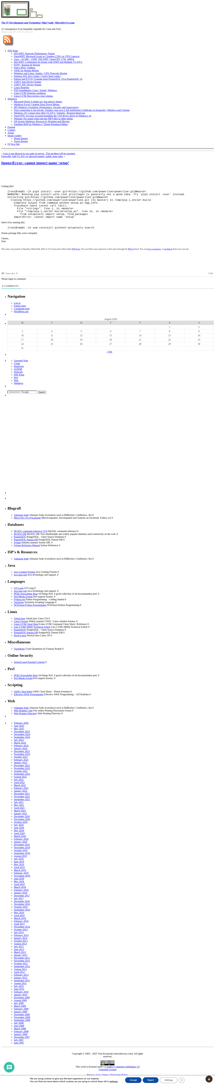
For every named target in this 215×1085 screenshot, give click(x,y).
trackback (168, 249)
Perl (16, 377)
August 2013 (20, 943)
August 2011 (20, 983)
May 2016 (19, 912)
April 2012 (19, 972)
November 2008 (22, 1017)
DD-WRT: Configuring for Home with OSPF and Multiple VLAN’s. (48, 62)
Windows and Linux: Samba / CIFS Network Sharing (40, 73)
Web (16, 380)
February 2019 (21, 873)
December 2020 (22, 816)
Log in (17, 303)
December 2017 (22, 895)
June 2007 (19, 1042)
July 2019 (19, 858)
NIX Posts (13, 50)
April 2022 (19, 782)
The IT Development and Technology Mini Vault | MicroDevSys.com (37, 22)
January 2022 (20, 791)
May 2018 (19, 881)
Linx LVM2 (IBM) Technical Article (32, 627)
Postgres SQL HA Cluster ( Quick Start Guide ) (37, 76)
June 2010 (19, 989)
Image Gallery (15, 135)
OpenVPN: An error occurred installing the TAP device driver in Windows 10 (52, 115)
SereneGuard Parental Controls (29, 662)
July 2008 (19, 1023)
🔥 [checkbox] (209, 1079)
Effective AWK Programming (28, 694)
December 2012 (22, 958)
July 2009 (19, 1003)
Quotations (19, 648)
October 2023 (21, 757)
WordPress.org (21, 311)
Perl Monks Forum (23, 596)
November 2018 (22, 875)
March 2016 (20, 918)
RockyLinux (20, 635)
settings (114, 1081)
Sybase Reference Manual (27, 545)
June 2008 (19, 1025)
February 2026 (21, 723)
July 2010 (19, 986)
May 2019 (19, 864)
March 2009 (20, 1006)
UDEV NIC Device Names (27, 84)
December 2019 (22, 844)
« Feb (109, 351)
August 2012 (20, 969)
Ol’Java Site (14, 144)
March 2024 (20, 742)
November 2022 (22, 768)
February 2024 (21, 745)
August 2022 (20, 776)
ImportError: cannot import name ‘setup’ (35, 163)
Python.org (19, 599)
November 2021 (22, 796)
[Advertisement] (58, 175)
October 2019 (21, 850)
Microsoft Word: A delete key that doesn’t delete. (38, 101)
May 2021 (19, 805)
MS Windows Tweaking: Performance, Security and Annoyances (46, 107)
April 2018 (19, 884)
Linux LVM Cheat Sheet (26, 624)
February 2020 (21, 839)
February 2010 (21, 992)
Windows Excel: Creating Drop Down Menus (36, 104)
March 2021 (20, 810)
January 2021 (20, 813)
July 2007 (19, 1040)
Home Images (21, 138)
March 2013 (20, 952)
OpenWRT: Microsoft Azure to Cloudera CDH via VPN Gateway (47, 56)
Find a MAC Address (24, 67)
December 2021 (22, 793)
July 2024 (19, 740)
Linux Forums (21, 621)
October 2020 (21, 822)
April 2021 (19, 808)
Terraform (19, 602)
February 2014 (21, 935)
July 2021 (19, 802)
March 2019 (20, 870)
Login (210, 273)
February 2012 (21, 975)
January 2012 (20, 977)
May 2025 (19, 728)
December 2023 (22, 751)
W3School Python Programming (30, 605)
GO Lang (18, 588)
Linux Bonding (21, 87)
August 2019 (20, 856)
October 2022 (21, 771)
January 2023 (20, 762)
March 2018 (20, 887)
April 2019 (19, 867)
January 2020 (20, 842)
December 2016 (22, 901)
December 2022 (22, 765)
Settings (168, 1080)
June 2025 (19, 725)
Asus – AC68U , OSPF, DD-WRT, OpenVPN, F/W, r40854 (44, 59)
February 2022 (21, 788)
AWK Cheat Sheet (23, 691)
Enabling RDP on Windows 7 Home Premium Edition (41, 124)
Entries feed (20, 306)
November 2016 (22, 904)
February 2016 (21, 921)
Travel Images (21, 141)
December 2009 (22, 997)
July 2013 (19, 946)
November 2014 (22, 926)
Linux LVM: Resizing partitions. (30, 93)
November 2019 (22, 847)
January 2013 (20, 955)
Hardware (19, 366)
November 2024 (22, 734)
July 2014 (19, 932)
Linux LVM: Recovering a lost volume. (33, 96)
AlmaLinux (19, 618)
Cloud (17, 363)
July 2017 (19, 898)
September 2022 (22, 774)
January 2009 (20, 1011)
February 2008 (21, 1031)
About (11, 132)
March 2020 (20, 836)
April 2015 (19, 924)
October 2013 (21, 941)
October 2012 (21, 963)
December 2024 (22, 731)
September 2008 (22, 1020)
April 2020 (19, 833)
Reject (150, 1080)
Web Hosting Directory (25, 713)
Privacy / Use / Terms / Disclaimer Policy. (107, 1075)
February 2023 (21, 759)
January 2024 (20, 748)
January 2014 (20, 938)
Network (18, 372)
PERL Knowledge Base (26, 593)
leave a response (154, 249)
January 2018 (20, 892)
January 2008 (20, 1034)
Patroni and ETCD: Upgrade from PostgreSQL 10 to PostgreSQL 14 (48, 79)
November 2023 (22, 754)
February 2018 (21, 890)
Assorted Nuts (21, 360)
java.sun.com (20, 574)
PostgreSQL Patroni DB (26, 539)
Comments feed (21, 308)
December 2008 (22, 1014)
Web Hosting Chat (23, 710)
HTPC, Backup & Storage (27, 65)
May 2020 (19, 830)
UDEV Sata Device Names (27, 81)
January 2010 (20, 994)
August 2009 (20, 1000)
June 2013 (19, 949)
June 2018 (19, 878)
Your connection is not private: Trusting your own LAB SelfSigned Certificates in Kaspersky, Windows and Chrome (72, 110)
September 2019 (22, 853)
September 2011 (22, 980)
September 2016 (22, 909)
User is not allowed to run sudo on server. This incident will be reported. (39, 153)
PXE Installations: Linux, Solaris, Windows (35, 90)
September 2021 (22, 799)
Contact (11, 130)
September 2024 (22, 737)
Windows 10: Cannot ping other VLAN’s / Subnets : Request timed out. (49, 113)
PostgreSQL (20, 537)
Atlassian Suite (21, 515)
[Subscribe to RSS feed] (8, 46)
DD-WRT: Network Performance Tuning (34, 53)
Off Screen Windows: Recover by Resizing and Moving (42, 121)
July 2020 (19, 825)
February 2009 (21, 1008)
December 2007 (22, 1037)
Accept (133, 1080)
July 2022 (19, 779)
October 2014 (21, 929)
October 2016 (21, 907)
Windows (12, 98)
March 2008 (20, 1028)
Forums (11, 127)
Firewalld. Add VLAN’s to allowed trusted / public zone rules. (32, 156)
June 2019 (19, 861)
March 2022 (20, 785)
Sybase (17, 542)
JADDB (18, 369)
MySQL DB (20, 534)
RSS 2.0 (131, 249)
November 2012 (22, 960)
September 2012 (22, 966)
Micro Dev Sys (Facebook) (27, 517)
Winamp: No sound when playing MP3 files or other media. (43, 118)
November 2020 (22, 819)
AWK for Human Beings (26, 70)
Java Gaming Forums (24, 572)
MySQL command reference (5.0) (31, 531)
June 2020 (19, 827)
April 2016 (19, 915)
